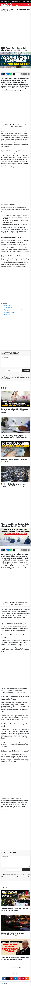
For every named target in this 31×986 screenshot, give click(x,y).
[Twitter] (4, 74)
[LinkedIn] (9, 74)
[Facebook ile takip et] (4, 978)
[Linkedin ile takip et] (15, 978)
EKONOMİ (12, 9)
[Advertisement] (15, 29)
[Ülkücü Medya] (10, 4)
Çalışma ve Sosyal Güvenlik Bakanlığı (13, 309)
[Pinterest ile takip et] (23, 978)
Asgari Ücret (7, 314)
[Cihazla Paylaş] (14, 74)
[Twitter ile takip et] (8, 978)
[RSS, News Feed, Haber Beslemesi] (27, 978)
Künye (11, 972)
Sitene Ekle (15, 974)
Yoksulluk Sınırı (7, 310)
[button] (24, 74)
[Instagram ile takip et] (19, 978)
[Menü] (28, 4)
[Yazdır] (21, 74)
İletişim (16, 972)
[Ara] (25, 4)
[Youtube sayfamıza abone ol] (12, 978)
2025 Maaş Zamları (9, 312)
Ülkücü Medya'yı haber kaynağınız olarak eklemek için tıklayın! (16, 125)
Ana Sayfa (5, 9)
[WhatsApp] (11, 74)
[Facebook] (2, 74)
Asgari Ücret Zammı (9, 307)
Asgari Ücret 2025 (8, 305)
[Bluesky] (7, 74)
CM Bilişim (6, 983)
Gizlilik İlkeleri (23, 972)
